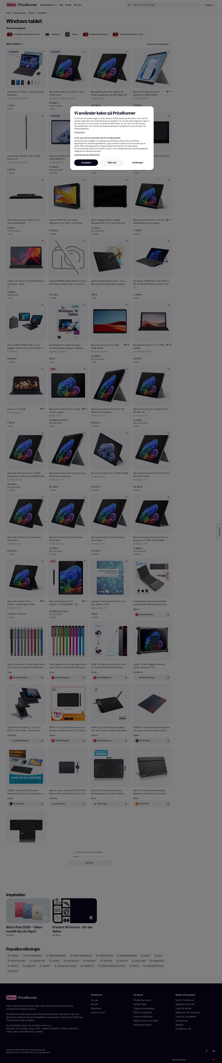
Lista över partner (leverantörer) (87, 155)
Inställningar (137, 162)
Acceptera (86, 162)
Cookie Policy (79, 132)
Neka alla (112, 162)
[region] (112, 138)
